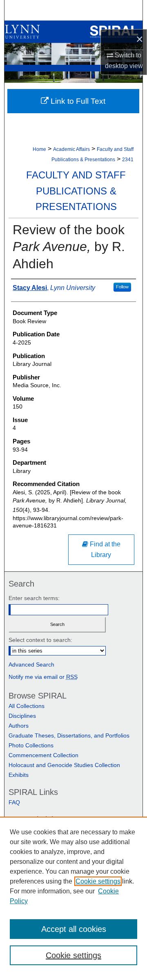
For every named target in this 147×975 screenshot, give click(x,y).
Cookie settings (98, 881)
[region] (73, 896)
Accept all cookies (73, 929)
